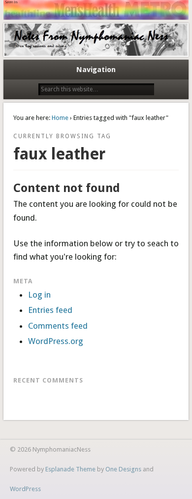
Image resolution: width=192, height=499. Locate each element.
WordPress (25, 489)
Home (60, 117)
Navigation (96, 69)
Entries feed (50, 310)
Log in (39, 295)
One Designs (123, 469)
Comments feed (58, 326)
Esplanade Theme (70, 469)
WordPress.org (55, 341)
